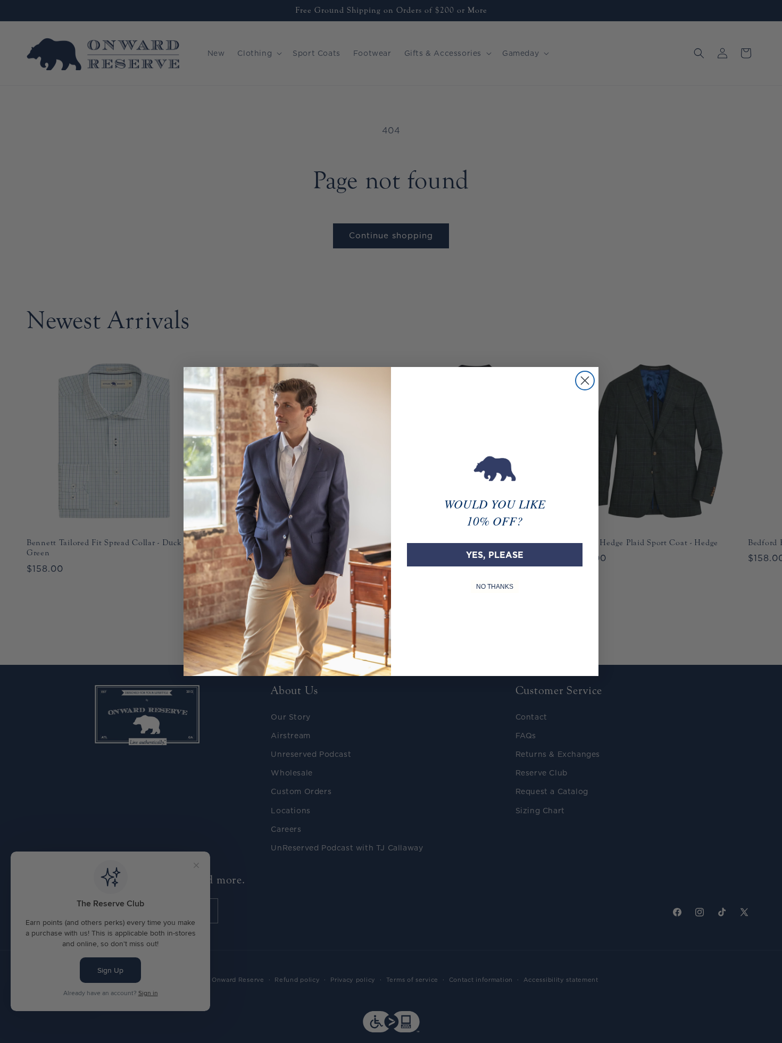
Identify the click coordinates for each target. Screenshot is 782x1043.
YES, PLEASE (494, 555)
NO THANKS (494, 586)
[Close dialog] (585, 380)
